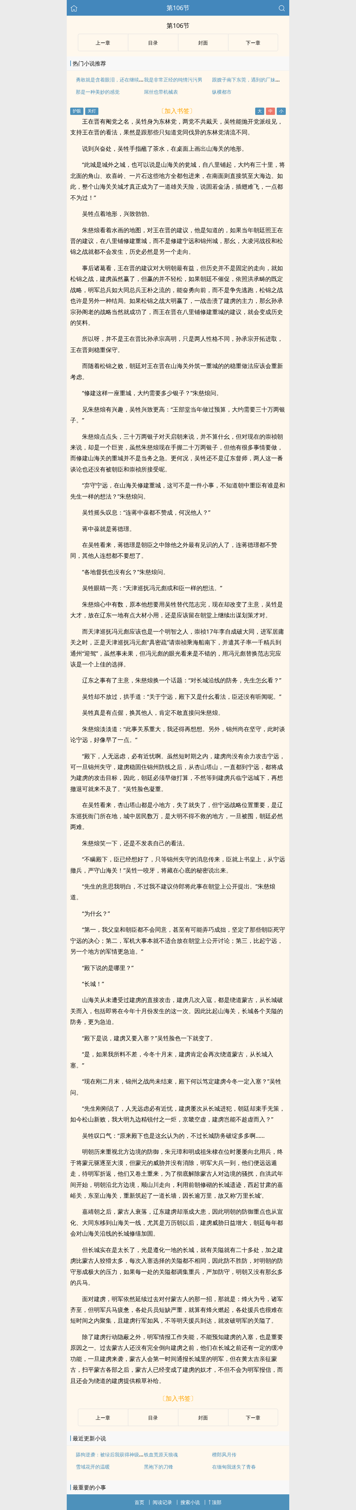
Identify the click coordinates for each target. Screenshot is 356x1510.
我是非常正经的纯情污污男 (173, 79)
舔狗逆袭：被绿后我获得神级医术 (112, 1454)
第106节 (178, 7)
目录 (153, 42)
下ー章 (253, 42)
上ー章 (103, 42)
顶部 (216, 1502)
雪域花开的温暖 (93, 1466)
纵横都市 (222, 91)
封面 (203, 42)
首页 (139, 1502)
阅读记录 (162, 1502)
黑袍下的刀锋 (158, 1466)
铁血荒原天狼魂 (161, 1454)
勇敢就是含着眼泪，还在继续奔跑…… (116, 79)
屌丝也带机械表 (161, 91)
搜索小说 (190, 1502)
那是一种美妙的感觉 (98, 91)
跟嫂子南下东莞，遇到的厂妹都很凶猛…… (257, 79)
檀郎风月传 (224, 1454)
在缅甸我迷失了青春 (234, 1466)
